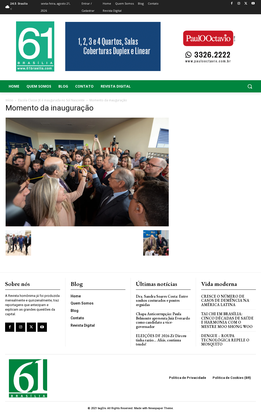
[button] (228, 86)
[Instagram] (239, 4)
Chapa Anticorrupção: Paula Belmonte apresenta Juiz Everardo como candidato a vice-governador (163, 320)
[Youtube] (253, 4)
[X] (246, 4)
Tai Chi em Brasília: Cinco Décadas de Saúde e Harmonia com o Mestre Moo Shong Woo (227, 320)
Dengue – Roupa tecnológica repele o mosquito (225, 340)
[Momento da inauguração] (87, 225)
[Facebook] (232, 4)
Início (9, 100)
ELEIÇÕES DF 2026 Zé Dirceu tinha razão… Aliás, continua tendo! (161, 340)
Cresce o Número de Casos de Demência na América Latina (225, 300)
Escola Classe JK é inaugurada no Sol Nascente (51, 100)
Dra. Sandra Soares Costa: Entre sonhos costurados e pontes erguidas (162, 300)
